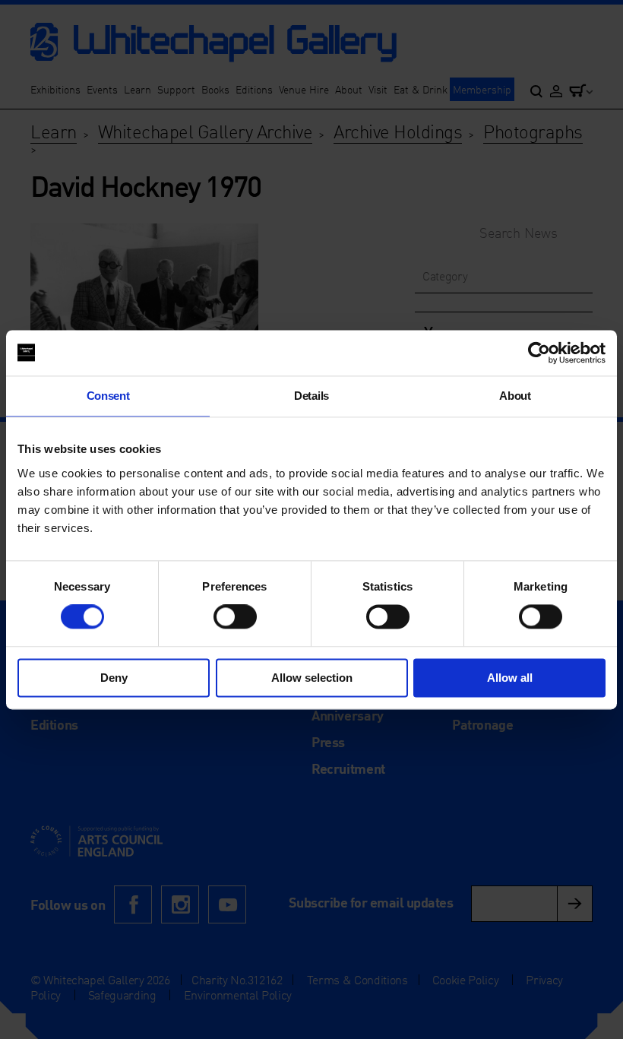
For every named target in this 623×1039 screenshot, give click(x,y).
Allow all (510, 677)
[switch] (235, 617)
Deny (114, 677)
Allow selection (312, 677)
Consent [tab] (108, 395)
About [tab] (514, 395)
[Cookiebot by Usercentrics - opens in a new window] (539, 352)
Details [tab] (311, 395)
